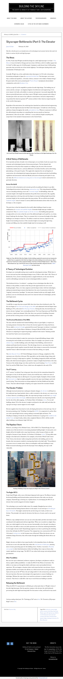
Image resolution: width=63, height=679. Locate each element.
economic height (33, 191)
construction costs (34, 189)
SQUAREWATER (53, 659)
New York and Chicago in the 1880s (26, 306)
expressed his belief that (32, 76)
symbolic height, (11, 200)
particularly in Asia (34, 110)
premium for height (19, 327)
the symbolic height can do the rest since (28, 212)
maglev (44, 613)
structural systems (52, 616)
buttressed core (12, 379)
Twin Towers (48, 363)
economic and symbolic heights (23, 209)
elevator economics (43, 611)
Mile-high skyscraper (51, 613)
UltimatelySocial (42, 678)
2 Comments (23, 34)
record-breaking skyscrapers (45, 614)
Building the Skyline (31, 6)
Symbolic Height (43, 618)
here (39, 599)
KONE (36, 411)
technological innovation (52, 618)
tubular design (10, 343)
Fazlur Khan (50, 611)
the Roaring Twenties (29, 309)
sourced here (52, 649)
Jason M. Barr (10, 46)
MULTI (56, 613)
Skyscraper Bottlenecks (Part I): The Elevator (30, 41)
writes (44, 400)
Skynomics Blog (12, 609)
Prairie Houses (34, 81)
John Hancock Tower (14, 354)
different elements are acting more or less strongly (27, 178)
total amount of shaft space (42, 544)
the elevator (44, 391)
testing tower (17, 533)
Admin (44, 668)
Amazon (31, 649)
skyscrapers (46, 616)
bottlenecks (48, 609)
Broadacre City (24, 83)
